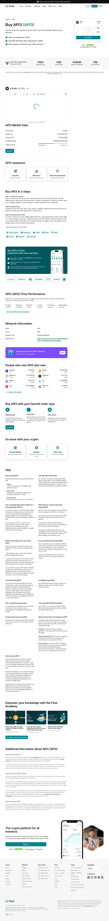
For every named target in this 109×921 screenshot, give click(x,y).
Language (90, 865)
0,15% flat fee (29, 258)
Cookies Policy (75, 879)
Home (7, 867)
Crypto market (26, 876)
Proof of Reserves (59, 870)
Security (7, 881)
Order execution (26, 878)
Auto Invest (25, 873)
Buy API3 (88, 37)
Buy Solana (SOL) (43, 878)
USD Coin (45, 386)
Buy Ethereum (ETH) (44, 870)
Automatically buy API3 (57, 454)
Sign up (94, 6)
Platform (7, 873)
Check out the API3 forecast (57, 178)
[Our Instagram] (98, 877)
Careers (59, 873)
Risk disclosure (75, 870)
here (25, 221)
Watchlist (24, 884)
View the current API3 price (36, 178)
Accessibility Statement (77, 887)
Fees (6, 876)
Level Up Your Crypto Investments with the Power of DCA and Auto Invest (36, 728)
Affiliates (56, 881)
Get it (62, 352)
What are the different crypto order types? (55, 727)
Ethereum (45, 375)
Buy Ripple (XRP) (43, 873)
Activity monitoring (27, 886)
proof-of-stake (49, 794)
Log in (88, 6)
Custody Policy (75, 882)
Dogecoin (12, 375)
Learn (56, 886)
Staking (24, 870)
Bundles (24, 867)
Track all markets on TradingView (36, 122)
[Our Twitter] (88, 877)
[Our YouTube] (92, 877)
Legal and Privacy (88, 906)
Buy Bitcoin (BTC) (43, 867)
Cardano (12, 370)
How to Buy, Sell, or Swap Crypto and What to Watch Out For (14, 728)
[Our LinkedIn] (95, 877)
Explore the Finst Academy (18, 737)
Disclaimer (74, 890)
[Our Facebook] (102, 877)
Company (57, 867)
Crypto (7, 878)
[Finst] (9, 6)
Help (55, 878)
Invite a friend (58, 876)
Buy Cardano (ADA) (43, 876)
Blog (55, 884)
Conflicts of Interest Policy (76, 873)
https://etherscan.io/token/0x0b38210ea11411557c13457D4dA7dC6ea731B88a (52, 340)
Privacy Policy (75, 876)
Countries (8, 884)
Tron (10, 386)
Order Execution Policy (77, 884)
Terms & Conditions (76, 867)
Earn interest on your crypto (15, 454)
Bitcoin (44, 370)
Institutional (8, 870)
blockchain (35, 757)
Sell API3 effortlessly (15, 178)
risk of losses (27, 72)
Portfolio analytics (27, 881)
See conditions (30, 354)
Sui (43, 380)
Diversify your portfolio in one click (36, 455)
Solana (11, 380)
